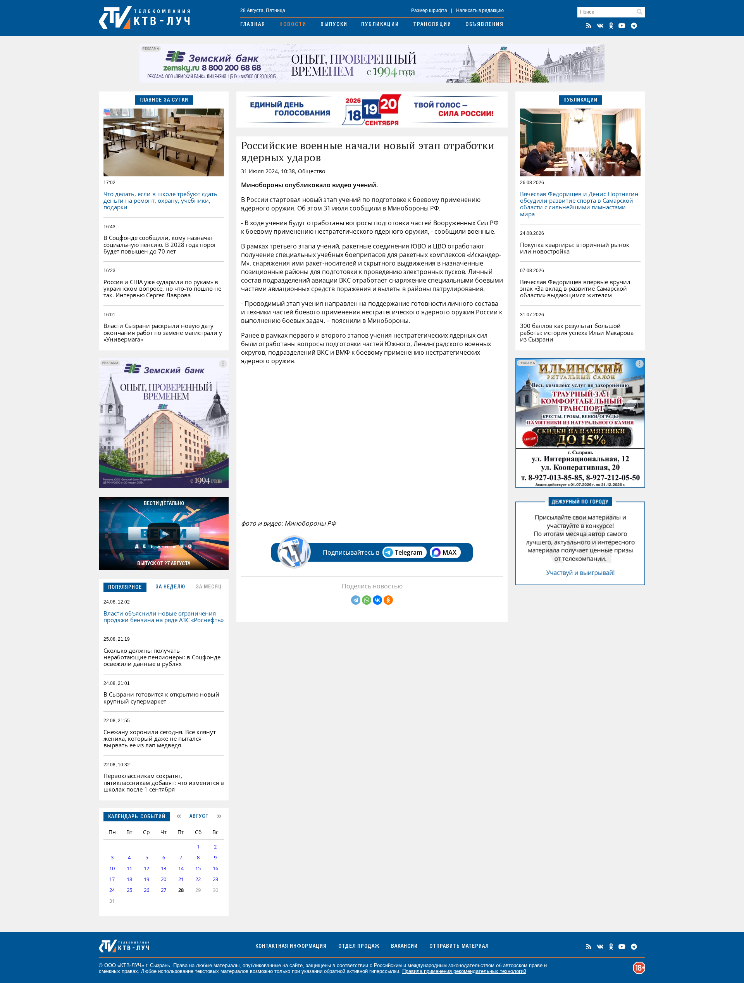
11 (129, 868)
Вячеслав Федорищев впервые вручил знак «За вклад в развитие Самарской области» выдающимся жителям (575, 288)
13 (163, 868)
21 (181, 879)
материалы (226, 965)
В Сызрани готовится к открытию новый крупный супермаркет (161, 697)
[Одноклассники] (388, 600)
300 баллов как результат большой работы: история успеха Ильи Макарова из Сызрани (577, 332)
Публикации (380, 25)
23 (215, 879)
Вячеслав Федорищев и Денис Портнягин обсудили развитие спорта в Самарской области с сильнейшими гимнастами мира (579, 204)
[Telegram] (355, 600)
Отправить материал (459, 946)
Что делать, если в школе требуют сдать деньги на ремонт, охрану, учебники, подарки (160, 200)
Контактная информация (291, 946)
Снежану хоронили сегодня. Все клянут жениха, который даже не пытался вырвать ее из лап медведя (159, 738)
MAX (449, 552)
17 (112, 879)
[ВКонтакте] (377, 600)
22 (198, 879)
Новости (293, 25)
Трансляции (432, 25)
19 (146, 879)
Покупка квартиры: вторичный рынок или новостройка (574, 248)
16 (215, 868)
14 (181, 868)
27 (163, 890)
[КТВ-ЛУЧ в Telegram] (634, 25)
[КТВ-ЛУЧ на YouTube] (621, 25)
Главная (252, 25)
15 (198, 868)
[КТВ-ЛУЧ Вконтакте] (600, 25)
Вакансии (404, 946)
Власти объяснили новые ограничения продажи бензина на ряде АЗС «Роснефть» (163, 616)
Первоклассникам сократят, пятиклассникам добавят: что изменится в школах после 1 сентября (163, 782)
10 (112, 868)
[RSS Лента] (588, 25)
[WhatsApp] (366, 600)
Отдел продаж (358, 946)
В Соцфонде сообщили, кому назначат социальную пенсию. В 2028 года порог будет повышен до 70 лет (159, 244)
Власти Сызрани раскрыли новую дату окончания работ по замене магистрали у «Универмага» (162, 332)
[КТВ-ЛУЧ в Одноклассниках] (611, 25)
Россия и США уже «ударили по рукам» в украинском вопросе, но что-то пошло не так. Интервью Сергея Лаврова (162, 288)
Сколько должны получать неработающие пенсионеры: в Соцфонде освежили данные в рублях (161, 657)
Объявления (484, 25)
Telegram (408, 552)
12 (146, 868)
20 (163, 879)
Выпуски (334, 25)
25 (129, 890)
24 (112, 890)
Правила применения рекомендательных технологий (464, 971)
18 (129, 879)
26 (146, 890)
